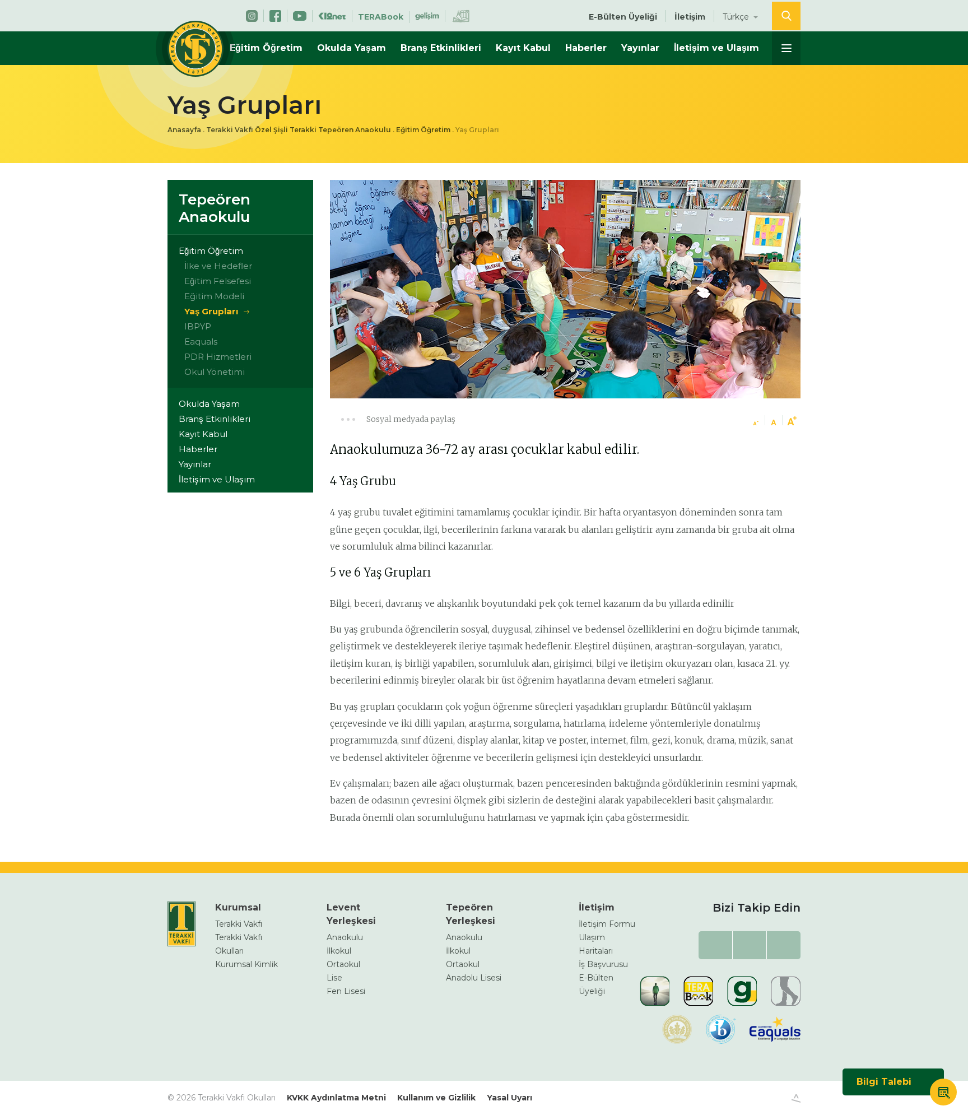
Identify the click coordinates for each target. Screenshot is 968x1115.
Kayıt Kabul (523, 48)
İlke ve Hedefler (218, 266)
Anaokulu (345, 937)
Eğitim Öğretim (266, 48)
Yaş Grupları (211, 311)
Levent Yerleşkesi (351, 914)
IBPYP (197, 326)
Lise (334, 978)
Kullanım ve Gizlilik (436, 1098)
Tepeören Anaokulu (214, 208)
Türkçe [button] (737, 17)
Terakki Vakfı (238, 924)
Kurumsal (238, 907)
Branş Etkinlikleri (441, 48)
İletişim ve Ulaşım (716, 48)
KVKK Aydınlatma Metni (336, 1098)
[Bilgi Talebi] (943, 1094)
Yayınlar (640, 48)
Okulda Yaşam (351, 48)
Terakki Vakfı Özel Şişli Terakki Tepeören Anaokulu (298, 130)
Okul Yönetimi (214, 371)
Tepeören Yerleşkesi (470, 914)
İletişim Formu (607, 924)
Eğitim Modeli (214, 296)
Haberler (586, 48)
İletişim (689, 17)
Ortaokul (343, 964)
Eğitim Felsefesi (217, 281)
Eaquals (200, 341)
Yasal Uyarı (509, 1098)
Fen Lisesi (346, 991)
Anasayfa (184, 130)
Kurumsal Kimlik (246, 964)
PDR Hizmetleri (218, 356)
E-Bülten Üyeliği (623, 17)
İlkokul (339, 951)
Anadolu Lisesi (473, 978)
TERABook (380, 17)
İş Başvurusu (603, 964)
